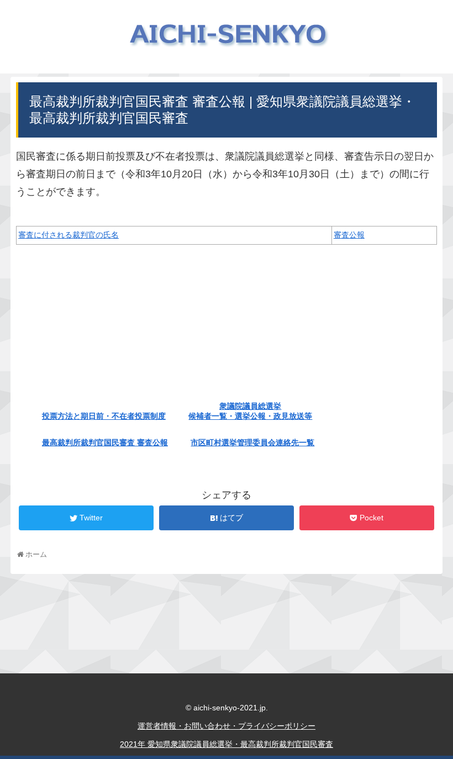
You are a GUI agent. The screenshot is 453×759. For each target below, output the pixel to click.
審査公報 (349, 234)
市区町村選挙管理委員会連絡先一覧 (252, 442)
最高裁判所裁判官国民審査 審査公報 (105, 442)
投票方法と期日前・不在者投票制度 (104, 416)
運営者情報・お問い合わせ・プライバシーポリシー (226, 725)
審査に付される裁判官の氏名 (68, 234)
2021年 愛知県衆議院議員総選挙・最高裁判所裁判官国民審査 (226, 744)
